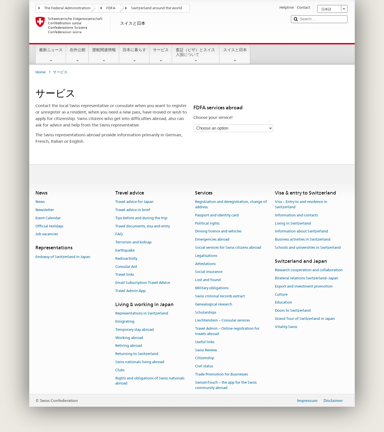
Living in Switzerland (293, 223)
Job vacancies (46, 234)
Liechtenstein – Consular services (222, 320)
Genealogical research (213, 304)
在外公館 (77, 50)
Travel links (124, 275)
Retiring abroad (128, 346)
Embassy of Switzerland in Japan (62, 257)
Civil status (204, 366)
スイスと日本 (235, 50)
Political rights (207, 223)
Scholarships (205, 312)
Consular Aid (126, 266)
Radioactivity (126, 258)
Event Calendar (48, 218)
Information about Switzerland (301, 231)
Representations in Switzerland (141, 313)
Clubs (120, 370)
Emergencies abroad (212, 239)
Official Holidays (49, 226)
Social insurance (208, 272)
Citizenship (204, 358)
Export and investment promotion (304, 286)
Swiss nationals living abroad (139, 362)
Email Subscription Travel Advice (142, 283)
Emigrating (124, 321)
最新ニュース (51, 50)
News (40, 202)
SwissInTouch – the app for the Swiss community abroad (226, 385)
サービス (161, 50)
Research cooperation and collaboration (309, 270)
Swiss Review (206, 350)
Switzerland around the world (156, 8)
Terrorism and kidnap (133, 242)
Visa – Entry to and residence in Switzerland (301, 204)
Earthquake (125, 250)
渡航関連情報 (104, 50)
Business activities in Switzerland (302, 239)
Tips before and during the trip (141, 218)
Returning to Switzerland (136, 354)
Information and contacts (296, 215)
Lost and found (208, 280)
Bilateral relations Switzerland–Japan (306, 278)
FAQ (119, 234)
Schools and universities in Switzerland (308, 247)
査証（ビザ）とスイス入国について (195, 52)
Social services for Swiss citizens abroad (228, 247)
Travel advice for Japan (134, 202)
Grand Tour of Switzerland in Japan (305, 318)
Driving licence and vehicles (218, 231)
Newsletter (44, 210)
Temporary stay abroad (134, 329)
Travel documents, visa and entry (142, 226)
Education (283, 302)
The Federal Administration (67, 8)
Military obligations (212, 288)
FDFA (110, 8)
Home (40, 72)
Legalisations (206, 256)
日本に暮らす (134, 50)
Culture (281, 294)
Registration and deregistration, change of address (231, 204)
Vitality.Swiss (286, 327)
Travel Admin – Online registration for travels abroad (227, 331)
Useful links (204, 342)
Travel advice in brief (132, 210)
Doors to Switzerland (293, 310)
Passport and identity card (217, 215)
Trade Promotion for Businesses (221, 374)
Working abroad (129, 338)
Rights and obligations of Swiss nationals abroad (149, 381)
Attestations (205, 264)
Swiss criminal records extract (220, 296)
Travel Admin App (130, 291)
